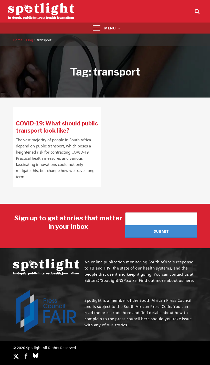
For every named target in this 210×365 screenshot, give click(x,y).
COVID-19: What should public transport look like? (57, 127)
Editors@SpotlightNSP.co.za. (111, 280)
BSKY (35, 355)
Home (17, 40)
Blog (29, 40)
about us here (180, 280)
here (127, 312)
